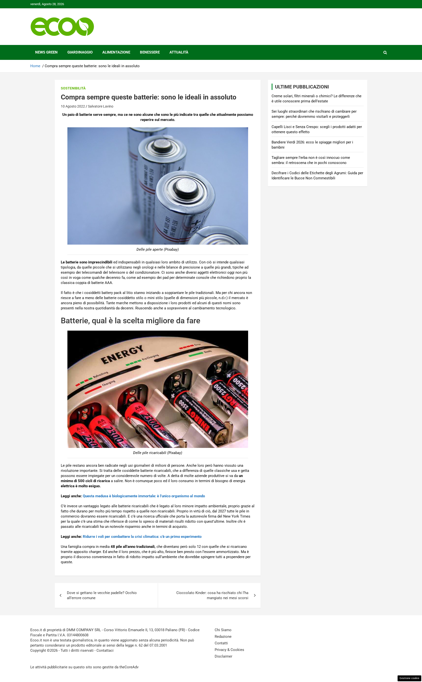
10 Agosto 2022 (73, 106)
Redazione (223, 636)
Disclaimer (223, 656)
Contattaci (105, 650)
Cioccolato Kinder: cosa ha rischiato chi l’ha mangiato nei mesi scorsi (212, 595)
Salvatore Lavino (100, 106)
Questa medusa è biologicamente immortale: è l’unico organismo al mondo (144, 496)
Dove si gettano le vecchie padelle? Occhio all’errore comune (102, 595)
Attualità (178, 52)
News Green (46, 52)
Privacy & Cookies (229, 650)
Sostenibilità (73, 88)
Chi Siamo (223, 630)
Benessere (150, 52)
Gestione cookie (409, 678)
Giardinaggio (80, 52)
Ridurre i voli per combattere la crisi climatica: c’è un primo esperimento (142, 536)
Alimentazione (116, 52)
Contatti (221, 643)
